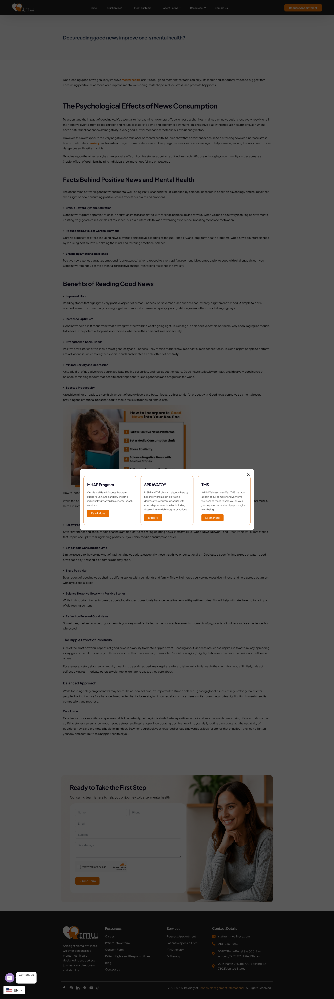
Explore (153, 517)
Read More (98, 513)
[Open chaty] (9, 977)
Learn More (212, 517)
